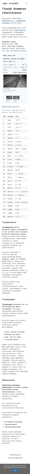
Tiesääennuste (7, 227)
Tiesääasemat (7, 304)
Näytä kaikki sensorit (11, 106)
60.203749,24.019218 (18, 51)
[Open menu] (26, 3)
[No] (28, 469)
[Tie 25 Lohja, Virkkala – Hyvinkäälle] (15, 81)
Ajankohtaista (15, 455)
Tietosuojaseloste (15, 458)
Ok (15, 470)
